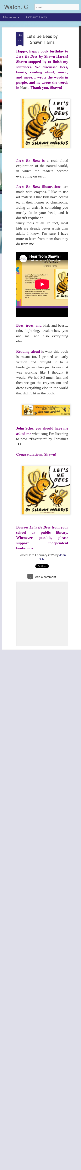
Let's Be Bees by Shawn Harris (42, 39)
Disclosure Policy (36, 17)
